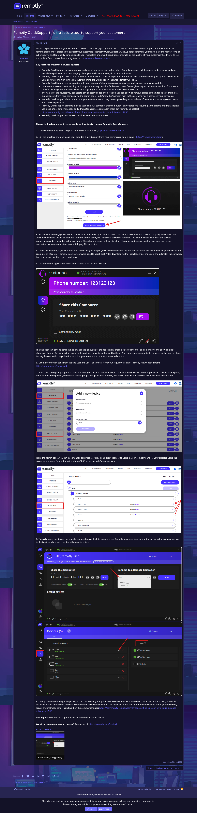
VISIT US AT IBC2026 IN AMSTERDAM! (120, 15)
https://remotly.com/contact (96, 58)
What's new (44, 15)
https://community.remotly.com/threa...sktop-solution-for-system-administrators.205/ (85, 112)
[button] (52, 16)
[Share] (177, 43)
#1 (181, 43)
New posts (17, 21)
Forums (30, 15)
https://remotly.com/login (149, 136)
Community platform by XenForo (98, 795)
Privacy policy (159, 789)
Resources (74, 15)
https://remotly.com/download (51, 365)
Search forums (31, 21)
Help (169, 789)
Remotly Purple (23, 789)
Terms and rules (144, 789)
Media (59, 15)
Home (19, 15)
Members (90, 15)
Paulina (18, 37)
